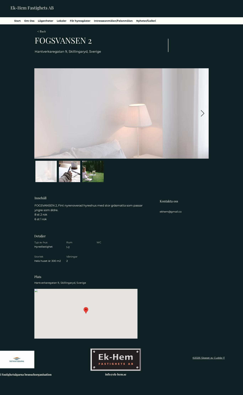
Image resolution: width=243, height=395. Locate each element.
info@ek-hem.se (115, 374)
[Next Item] (202, 113)
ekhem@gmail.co (171, 211)
